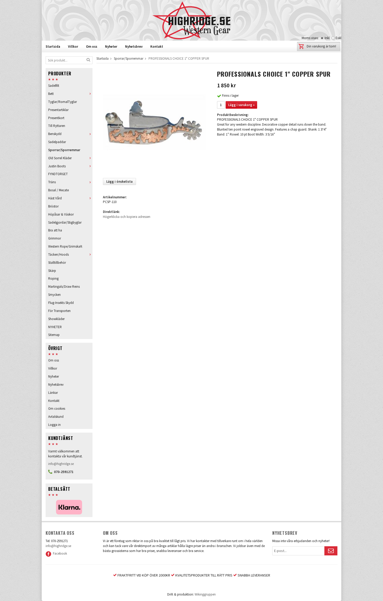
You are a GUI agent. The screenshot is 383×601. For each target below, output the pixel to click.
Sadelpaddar (57, 142)
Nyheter (111, 46)
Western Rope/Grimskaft (65, 246)
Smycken (54, 294)
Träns (52, 182)
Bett (51, 93)
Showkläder (56, 319)
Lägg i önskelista (119, 181)
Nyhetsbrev (134, 46)
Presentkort (56, 118)
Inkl (327, 38)
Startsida (53, 46)
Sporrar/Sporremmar (64, 150)
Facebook (59, 553)
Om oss (91, 46)
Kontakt (156, 46)
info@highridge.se (61, 464)
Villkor (73, 46)
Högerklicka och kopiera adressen (126, 216)
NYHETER (55, 327)
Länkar (53, 392)
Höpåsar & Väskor (61, 214)
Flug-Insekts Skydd (61, 302)
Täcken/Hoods (58, 254)
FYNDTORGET (58, 174)
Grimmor (54, 238)
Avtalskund (56, 416)
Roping (53, 278)
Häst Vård (55, 198)
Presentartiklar (58, 110)
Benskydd (54, 134)
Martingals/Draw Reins (64, 286)
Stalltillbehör (57, 262)
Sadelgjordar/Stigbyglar (65, 222)
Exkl (338, 38)
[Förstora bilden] (154, 122)
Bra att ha (55, 230)
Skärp (52, 270)
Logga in (54, 424)
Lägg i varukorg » (241, 105)
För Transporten (59, 311)
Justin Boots (57, 166)
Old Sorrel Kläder (60, 158)
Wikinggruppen (205, 594)
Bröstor (53, 206)
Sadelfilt (53, 85)
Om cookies (56, 408)
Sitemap (54, 335)
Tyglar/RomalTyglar (62, 102)
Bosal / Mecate (58, 190)
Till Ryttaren (56, 126)
